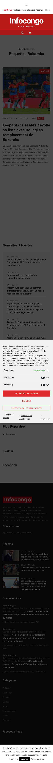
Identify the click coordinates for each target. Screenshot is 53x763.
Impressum (45, 419)
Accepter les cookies (26, 393)
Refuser (26, 400)
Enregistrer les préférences (26, 408)
